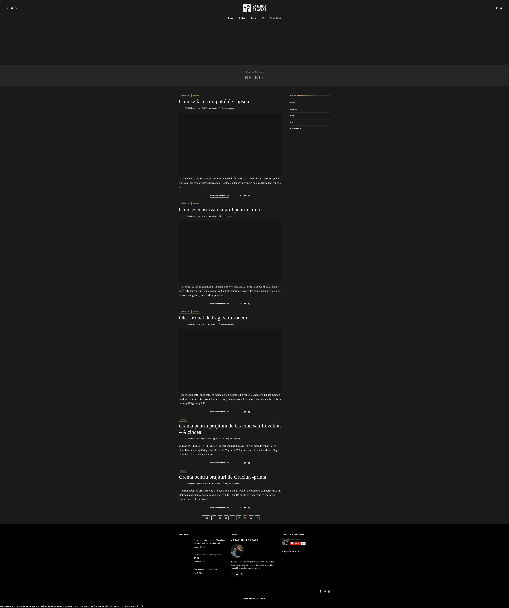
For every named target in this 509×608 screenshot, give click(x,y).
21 (227, 216)
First (206, 518)
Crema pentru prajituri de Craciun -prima (222, 477)
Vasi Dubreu (190, 108)
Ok (142, 606)
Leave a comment (229, 108)
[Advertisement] (254, 42)
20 (226, 518)
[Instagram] (16, 8)
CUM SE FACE (185, 95)
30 (239, 518)
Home (230, 18)
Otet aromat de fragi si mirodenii (214, 318)
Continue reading (218, 195)
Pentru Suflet (275, 18)
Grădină (242, 18)
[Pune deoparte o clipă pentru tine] (185, 574)
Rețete (253, 18)
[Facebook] (8, 8)
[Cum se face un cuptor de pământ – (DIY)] (185, 559)
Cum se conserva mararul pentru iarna (219, 209)
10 (220, 518)
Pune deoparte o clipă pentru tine (207, 569)
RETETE (196, 95)
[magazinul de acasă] (254, 8)
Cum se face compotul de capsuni (215, 101)
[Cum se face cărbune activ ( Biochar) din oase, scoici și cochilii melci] (185, 544)
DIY (263, 18)
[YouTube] (12, 8)
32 (251, 518)
